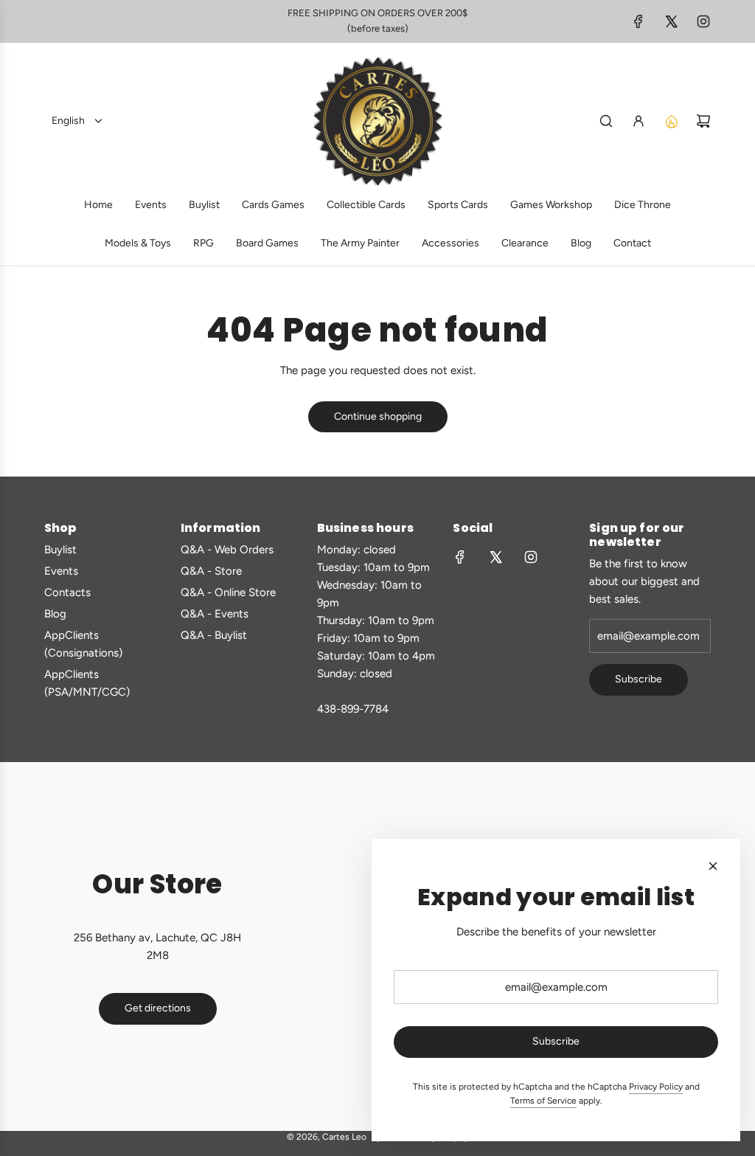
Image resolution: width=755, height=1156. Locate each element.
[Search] (606, 121)
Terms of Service (543, 1101)
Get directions (158, 1008)
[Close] (713, 866)
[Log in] (638, 121)
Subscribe (638, 679)
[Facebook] (638, 21)
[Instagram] (703, 21)
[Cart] (703, 121)
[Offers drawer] (671, 121)
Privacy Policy (656, 1086)
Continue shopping (378, 416)
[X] (671, 21)
